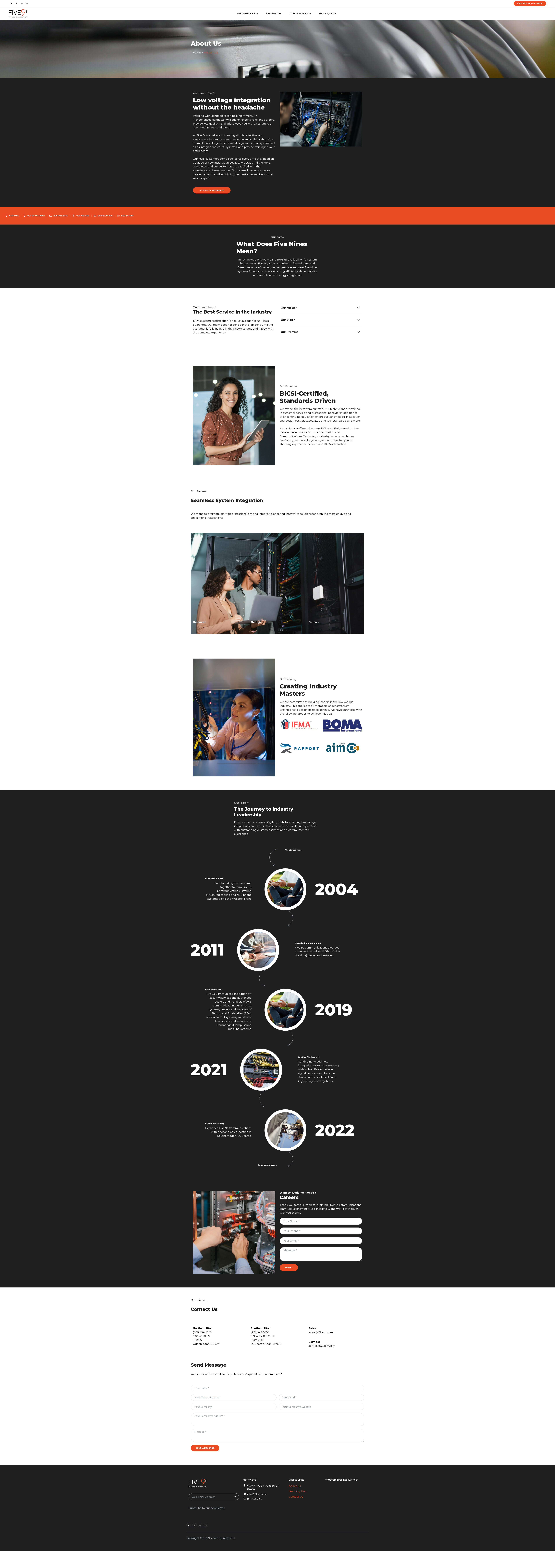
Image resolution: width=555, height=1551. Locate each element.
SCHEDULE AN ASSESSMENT (530, 3)
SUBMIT (289, 1267)
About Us (295, 1486)
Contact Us (296, 1496)
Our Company (298, 13)
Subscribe (235, 1497)
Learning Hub (298, 1491)
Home (196, 52)
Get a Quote (327, 13)
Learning (272, 13)
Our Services (246, 13)
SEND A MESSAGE (205, 1448)
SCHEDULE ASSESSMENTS (211, 190)
